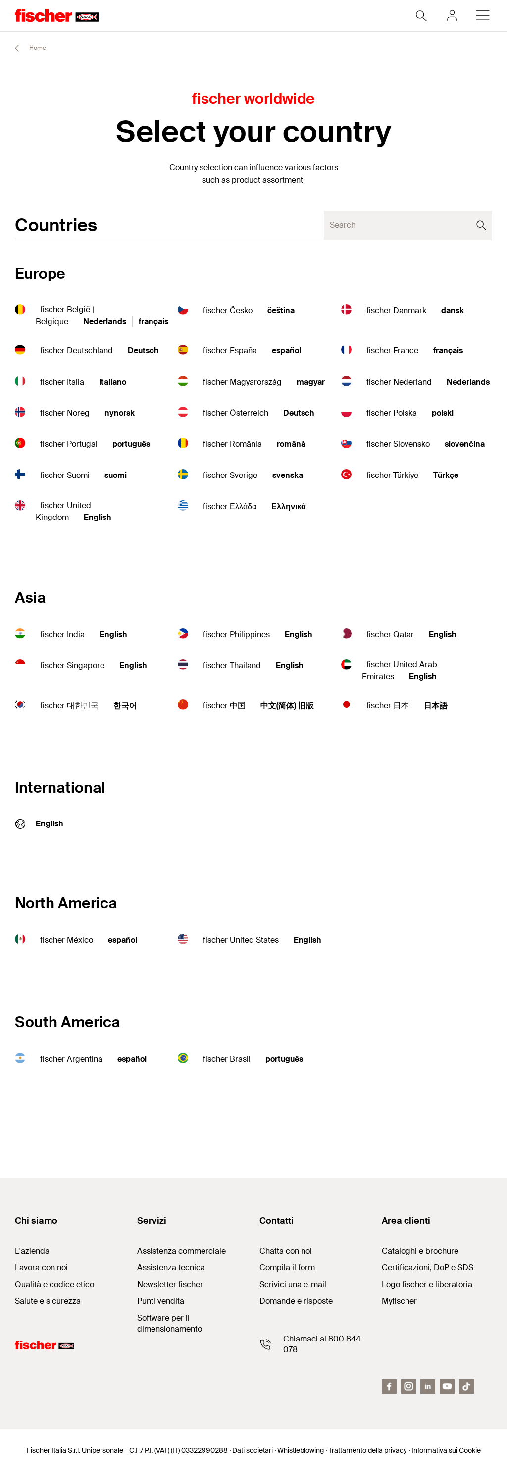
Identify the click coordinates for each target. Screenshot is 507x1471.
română (291, 444)
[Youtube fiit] (447, 1386)
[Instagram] (408, 1386)
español (286, 351)
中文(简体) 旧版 (287, 705)
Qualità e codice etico (54, 1284)
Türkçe (445, 475)
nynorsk (119, 413)
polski (443, 413)
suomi (115, 475)
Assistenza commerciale (181, 1251)
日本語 (436, 705)
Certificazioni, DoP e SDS (427, 1267)
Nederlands (104, 321)
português (131, 444)
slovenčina (465, 444)
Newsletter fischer (170, 1284)
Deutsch (143, 351)
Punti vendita (160, 1301)
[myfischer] (452, 15)
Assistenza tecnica (171, 1267)
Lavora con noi (41, 1267)
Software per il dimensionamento (169, 1323)
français (153, 321)
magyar (311, 382)
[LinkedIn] (427, 1386)
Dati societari (252, 1450)
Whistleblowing (300, 1450)
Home (37, 48)
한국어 (125, 705)
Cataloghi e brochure (420, 1251)
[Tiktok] (466, 1386)
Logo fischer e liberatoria (427, 1284)
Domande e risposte (296, 1301)
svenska (287, 475)
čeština (281, 310)
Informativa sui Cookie (446, 1450)
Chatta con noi (285, 1251)
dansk (452, 310)
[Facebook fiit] (389, 1386)
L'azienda (32, 1251)
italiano (112, 382)
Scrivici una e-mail (292, 1284)
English (97, 517)
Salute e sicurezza (48, 1301)
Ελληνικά (288, 506)
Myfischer (399, 1301)
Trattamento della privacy (367, 1450)
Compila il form (287, 1267)
